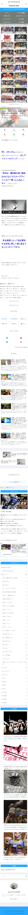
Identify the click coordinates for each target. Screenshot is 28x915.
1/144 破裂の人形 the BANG (14, 578)
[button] (14, 207)
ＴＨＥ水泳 (14, 692)
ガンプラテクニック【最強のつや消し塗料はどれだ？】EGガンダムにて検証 (15, 737)
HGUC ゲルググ (14, 616)
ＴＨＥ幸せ (14, 681)
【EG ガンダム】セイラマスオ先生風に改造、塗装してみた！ (15, 858)
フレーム (25, 295)
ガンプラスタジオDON (14, 892)
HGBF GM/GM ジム (14, 599)
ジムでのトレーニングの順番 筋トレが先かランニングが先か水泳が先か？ (15, 795)
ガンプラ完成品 (14, 655)
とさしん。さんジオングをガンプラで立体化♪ (14, 24)
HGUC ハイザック (14, 627)
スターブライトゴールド (13, 293)
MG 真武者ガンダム (14, 637)
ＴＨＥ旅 (14, 685)
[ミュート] (22, 212)
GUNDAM (3, 286)
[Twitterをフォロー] (7, 338)
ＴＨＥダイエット (14, 671)
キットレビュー (14, 658)
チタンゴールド (17, 295)
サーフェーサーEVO (20, 290)
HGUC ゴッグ (14, 620)
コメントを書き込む (14, 482)
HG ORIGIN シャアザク (14, 630)
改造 (20, 297)
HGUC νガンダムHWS (14, 606)
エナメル (10, 288)
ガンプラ (3, 290)
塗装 (15, 297)
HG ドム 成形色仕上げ (14, 595)
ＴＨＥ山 (14, 678)
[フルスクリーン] (24, 212)
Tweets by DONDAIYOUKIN (8, 869)
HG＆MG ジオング (14, 634)
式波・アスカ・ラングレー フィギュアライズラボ (14, 663)
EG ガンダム (14, 585)
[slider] (13, 212)
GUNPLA (10, 286)
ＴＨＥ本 (14, 688)
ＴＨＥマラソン (14, 674)
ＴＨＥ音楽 (14, 702)
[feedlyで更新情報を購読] (7, 342)
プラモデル (9, 297)
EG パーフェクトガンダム (14, 588)
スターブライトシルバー (6, 295)
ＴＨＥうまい (14, 667)
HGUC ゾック (14, 623)
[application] (14, 207)
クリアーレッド (10, 290)
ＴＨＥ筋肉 (14, 699)
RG (23, 286)
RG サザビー (14, 644)
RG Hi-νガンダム (14, 641)
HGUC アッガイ (14, 609)
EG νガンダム (14, 581)
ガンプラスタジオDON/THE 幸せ (14, 4)
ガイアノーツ (17, 288)
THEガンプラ (4, 283)
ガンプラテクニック (14, 651)
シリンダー (3, 293)
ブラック (3, 297)
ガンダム (24, 288)
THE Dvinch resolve (14, 567)
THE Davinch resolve (14, 571)
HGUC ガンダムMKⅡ (14, 613)
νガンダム (11, 283)
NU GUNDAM (17, 286)
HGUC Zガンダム (14, 602)
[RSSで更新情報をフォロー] (21, 342)
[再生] (3, 212)
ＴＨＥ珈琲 (14, 695)
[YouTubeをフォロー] (21, 338)
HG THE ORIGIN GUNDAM (14, 592)
